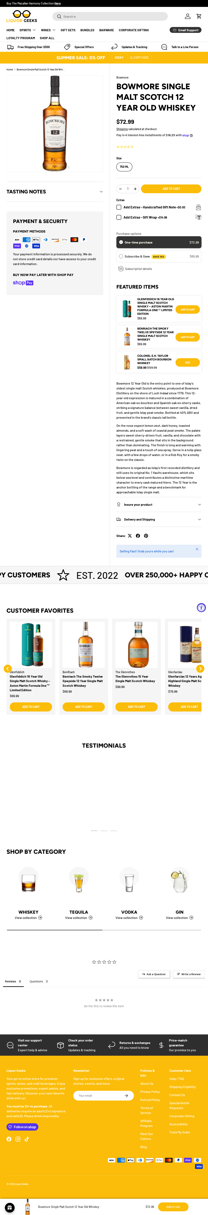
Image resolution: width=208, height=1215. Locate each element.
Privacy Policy (150, 1091)
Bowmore (122, 77)
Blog (143, 1147)
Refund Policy (150, 1100)
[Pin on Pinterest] (146, 536)
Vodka (129, 912)
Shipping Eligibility (182, 1087)
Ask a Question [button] (156, 974)
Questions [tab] (36, 981)
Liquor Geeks (21, 1184)
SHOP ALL (47, 38)
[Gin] (179, 884)
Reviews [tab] (10, 981)
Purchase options (128, 233)
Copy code (141, 57)
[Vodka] (129, 884)
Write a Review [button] (191, 974)
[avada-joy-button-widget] (10, 1208)
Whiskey (28, 912)
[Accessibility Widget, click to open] (201, 607)
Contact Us (177, 1095)
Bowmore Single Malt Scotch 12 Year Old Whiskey (41, 69)
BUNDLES (87, 30)
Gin (180, 912)
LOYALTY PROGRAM (20, 38)
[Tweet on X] (130, 536)
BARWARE (106, 30)
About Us (146, 1083)
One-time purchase (139, 242)
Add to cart (171, 188)
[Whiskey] (28, 884)
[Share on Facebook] (138, 536)
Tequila (78, 912)
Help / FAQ (176, 1078)
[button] (199, 16)
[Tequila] (79, 884)
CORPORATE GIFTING (134, 30)
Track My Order (179, 1132)
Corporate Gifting (181, 1116)
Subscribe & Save (144, 256)
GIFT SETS (68, 30)
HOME (10, 30)
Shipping (122, 129)
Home (9, 69)
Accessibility (178, 1124)
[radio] (121, 242)
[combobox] (110, 16)
